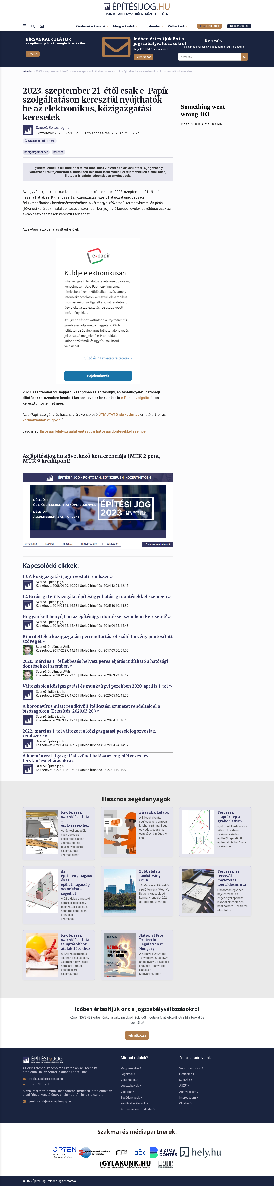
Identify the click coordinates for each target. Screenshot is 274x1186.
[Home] (137, 9)
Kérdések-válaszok (91, 26)
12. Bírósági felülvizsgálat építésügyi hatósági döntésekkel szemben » (97, 596)
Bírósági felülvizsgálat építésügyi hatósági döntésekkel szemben (94, 431)
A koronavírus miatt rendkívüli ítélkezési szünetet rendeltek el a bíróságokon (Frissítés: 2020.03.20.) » (91, 709)
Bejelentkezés (239, 26)
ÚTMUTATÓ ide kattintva (118, 414)
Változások (177, 26)
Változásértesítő (190, 1068)
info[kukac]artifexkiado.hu (46, 1079)
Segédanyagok (130, 1097)
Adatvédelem (187, 1092)
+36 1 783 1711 (39, 1084)
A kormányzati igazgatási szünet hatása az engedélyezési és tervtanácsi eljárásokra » (85, 758)
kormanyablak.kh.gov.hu (42, 420)
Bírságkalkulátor (154, 812)
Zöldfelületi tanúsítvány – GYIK (151, 875)
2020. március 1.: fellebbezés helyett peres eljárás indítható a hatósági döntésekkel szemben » (95, 664)
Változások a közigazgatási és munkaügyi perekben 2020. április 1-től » (97, 686)
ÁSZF (183, 1086)
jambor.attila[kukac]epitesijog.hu (50, 1101)
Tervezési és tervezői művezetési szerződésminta (231, 878)
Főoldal (27, 71)
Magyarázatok (124, 26)
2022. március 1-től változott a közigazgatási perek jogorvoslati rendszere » (89, 733)
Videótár (126, 1092)
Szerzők (184, 1080)
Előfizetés (212, 26)
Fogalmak (127, 1074)
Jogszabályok (130, 1086)
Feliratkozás (143, 57)
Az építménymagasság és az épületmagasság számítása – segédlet (78, 882)
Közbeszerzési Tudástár (137, 1109)
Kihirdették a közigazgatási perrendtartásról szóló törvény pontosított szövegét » (98, 639)
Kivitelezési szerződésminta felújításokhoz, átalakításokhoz (75, 942)
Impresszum (187, 1097)
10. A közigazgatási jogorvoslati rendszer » (68, 576)
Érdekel (33, 54)
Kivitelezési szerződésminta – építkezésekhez (75, 819)
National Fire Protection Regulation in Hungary (151, 942)
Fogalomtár (152, 26)
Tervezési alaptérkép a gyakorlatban (229, 816)
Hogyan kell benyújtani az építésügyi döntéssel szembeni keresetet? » (97, 616)
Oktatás (184, 1103)
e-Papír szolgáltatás (138, 398)
